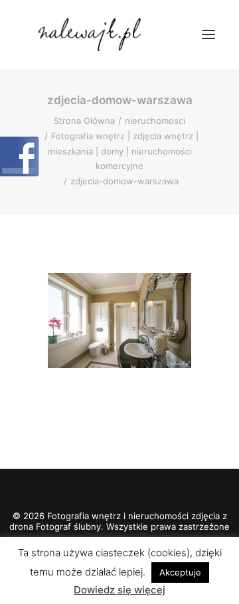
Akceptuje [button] (180, 572)
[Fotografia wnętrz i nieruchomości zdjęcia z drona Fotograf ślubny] (91, 34)
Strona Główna (84, 120)
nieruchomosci (155, 120)
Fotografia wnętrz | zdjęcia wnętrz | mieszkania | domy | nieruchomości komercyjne (123, 151)
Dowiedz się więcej (119, 589)
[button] (208, 34)
